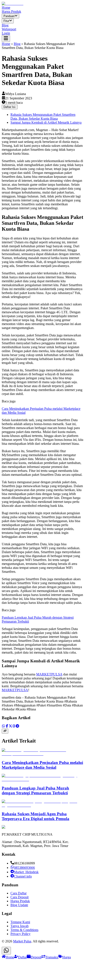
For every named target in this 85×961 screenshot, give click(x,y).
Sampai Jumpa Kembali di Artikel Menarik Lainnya (46, 122)
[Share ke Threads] (14, 726)
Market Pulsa (22, 941)
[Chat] (6, 950)
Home (6, 7)
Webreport (9, 29)
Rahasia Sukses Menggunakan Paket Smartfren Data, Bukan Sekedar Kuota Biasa (42, 116)
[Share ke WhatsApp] (3, 726)
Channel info (23, 876)
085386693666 (24, 867)
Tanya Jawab (19, 926)
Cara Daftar (18, 893)
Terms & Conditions (24, 930)
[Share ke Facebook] (7, 726)
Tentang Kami (20, 922)
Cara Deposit (19, 897)
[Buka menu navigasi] (6, 38)
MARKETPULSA (49, 674)
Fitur (6, 21)
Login (6, 33)
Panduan (9, 16)
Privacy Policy (20, 934)
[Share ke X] (10, 726)
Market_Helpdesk (26, 872)
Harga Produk (11, 11)
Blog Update (19, 905)
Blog (5, 25)
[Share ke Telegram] (17, 726)
